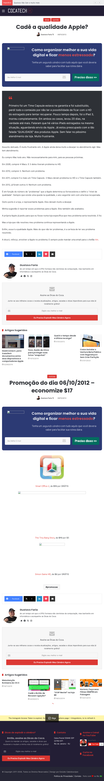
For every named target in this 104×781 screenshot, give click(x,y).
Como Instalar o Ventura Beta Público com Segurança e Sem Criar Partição (90, 353)
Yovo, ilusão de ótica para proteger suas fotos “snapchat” (38, 353)
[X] (28, 276)
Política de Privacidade (63, 776)
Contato (77, 776)
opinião (56, 20)
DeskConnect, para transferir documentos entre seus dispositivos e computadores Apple (12, 356)
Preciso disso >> (86, 77)
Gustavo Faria (46, 34)
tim (96, 239)
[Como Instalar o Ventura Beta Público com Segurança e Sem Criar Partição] (91, 340)
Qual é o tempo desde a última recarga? (65, 337)
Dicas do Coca (50, 272)
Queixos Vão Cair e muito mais (27, 3)
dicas (47, 20)
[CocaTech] (20, 10)
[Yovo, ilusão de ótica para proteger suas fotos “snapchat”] (39, 340)
